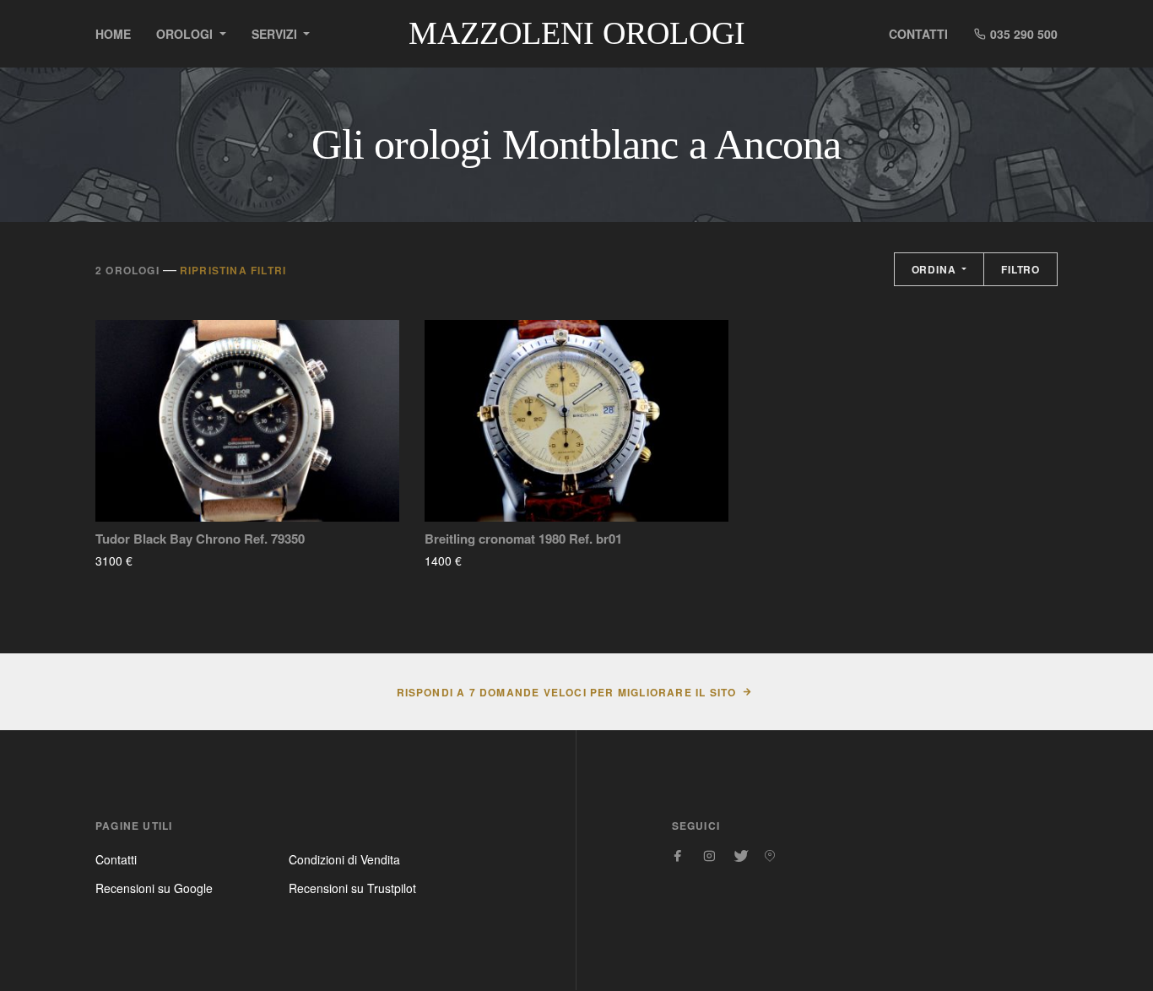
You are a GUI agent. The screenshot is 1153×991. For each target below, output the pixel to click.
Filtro (1020, 269)
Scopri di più (182, 560)
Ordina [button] (936, 269)
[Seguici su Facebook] (678, 856)
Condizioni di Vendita (344, 859)
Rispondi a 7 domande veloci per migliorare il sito (567, 692)
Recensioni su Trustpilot (352, 888)
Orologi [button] (186, 33)
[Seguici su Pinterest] (770, 856)
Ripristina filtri (233, 270)
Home (113, 33)
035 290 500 (1022, 33)
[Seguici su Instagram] (709, 856)
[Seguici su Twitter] (739, 856)
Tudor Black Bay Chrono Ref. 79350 (200, 539)
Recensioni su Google (154, 888)
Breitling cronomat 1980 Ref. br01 (523, 539)
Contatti (918, 33)
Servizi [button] (276, 33)
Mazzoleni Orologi (577, 33)
